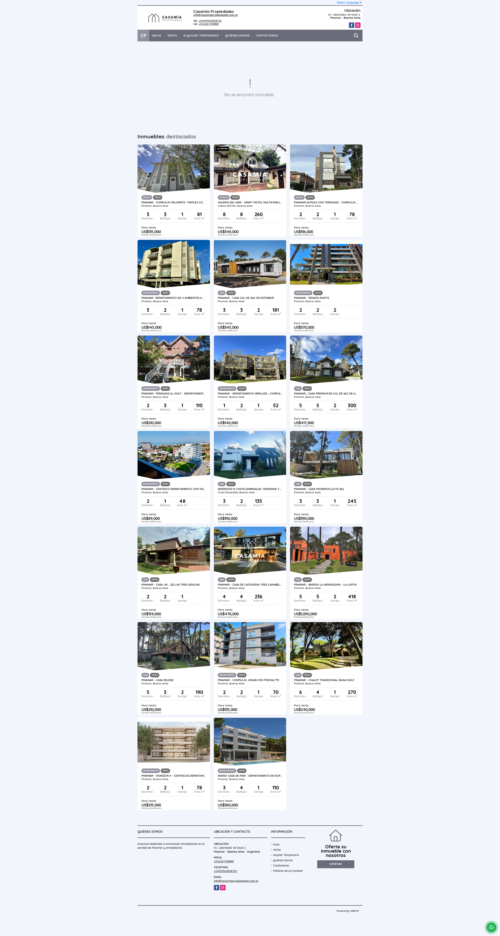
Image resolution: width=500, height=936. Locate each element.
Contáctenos (267, 35)
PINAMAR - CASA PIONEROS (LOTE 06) (319, 489)
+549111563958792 (210, 21)
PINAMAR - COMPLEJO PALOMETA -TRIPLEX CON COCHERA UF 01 (173, 202)
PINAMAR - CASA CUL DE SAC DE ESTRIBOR (246, 297)
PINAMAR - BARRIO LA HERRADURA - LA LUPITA (325, 584)
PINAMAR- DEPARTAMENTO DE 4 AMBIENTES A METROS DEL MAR (173, 297)
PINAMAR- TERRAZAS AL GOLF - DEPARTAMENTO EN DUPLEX (173, 393)
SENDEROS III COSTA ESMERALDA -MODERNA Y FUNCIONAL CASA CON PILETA (250, 489)
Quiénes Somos (237, 35)
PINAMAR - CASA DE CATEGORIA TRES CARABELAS (250, 584)
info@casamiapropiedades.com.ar (215, 15)
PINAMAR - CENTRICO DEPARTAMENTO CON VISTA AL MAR (173, 489)
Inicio (156, 35)
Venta (172, 35)
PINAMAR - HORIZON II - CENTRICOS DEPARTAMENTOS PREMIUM (173, 775)
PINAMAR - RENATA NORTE (311, 297)
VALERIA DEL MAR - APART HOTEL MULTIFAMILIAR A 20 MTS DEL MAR (250, 202)
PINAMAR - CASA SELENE (157, 680)
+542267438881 (209, 24)
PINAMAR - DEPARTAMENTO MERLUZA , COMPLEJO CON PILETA (250, 393)
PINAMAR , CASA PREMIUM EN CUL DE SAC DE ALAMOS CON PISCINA (326, 393)
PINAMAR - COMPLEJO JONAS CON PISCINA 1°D (248, 680)
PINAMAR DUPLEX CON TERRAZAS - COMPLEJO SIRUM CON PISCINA (326, 202)
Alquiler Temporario (201, 35)
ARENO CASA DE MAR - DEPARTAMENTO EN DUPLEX (250, 775)
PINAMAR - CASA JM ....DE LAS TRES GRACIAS (170, 584)
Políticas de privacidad (288, 871)
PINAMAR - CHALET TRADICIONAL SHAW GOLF (324, 680)
